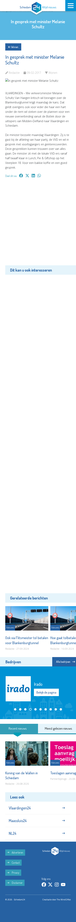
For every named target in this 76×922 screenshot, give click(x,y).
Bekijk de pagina (46, 695)
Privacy (15, 872)
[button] (15, 709)
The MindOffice (64, 899)
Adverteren (17, 852)
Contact (15, 862)
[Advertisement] (38, 224)
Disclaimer (17, 882)
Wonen (14, 47)
